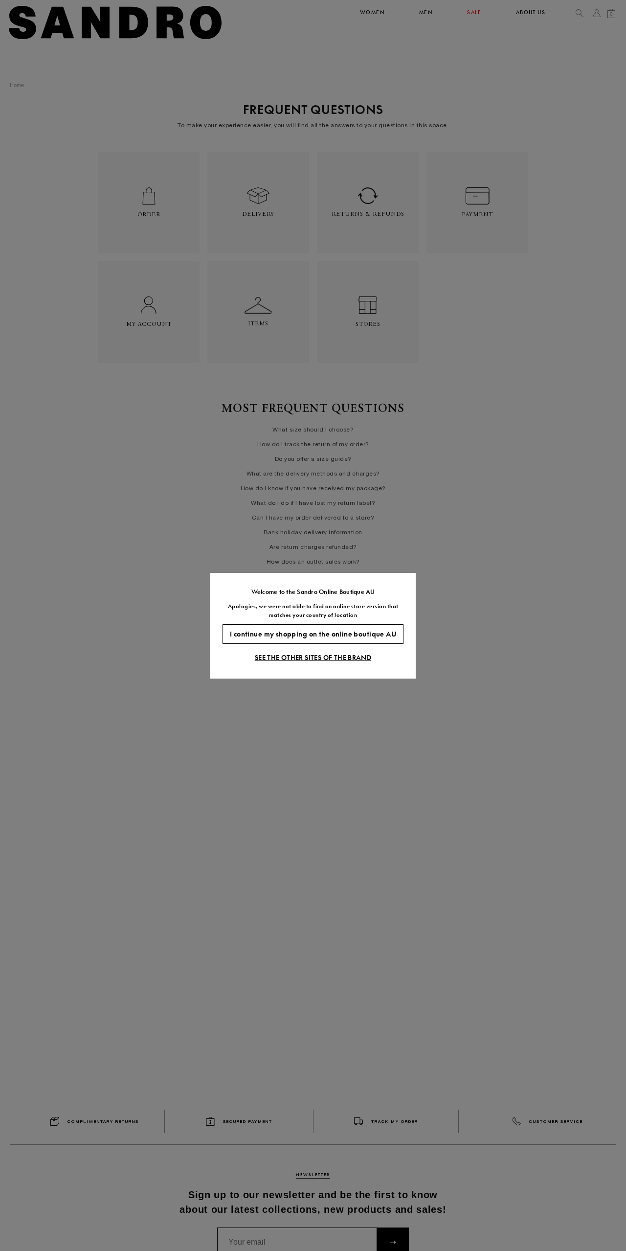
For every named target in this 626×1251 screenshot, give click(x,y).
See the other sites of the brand (313, 657)
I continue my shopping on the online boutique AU (313, 633)
